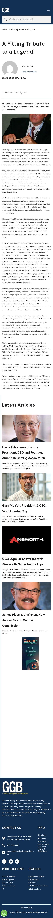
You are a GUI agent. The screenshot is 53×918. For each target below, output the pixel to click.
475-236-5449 (13, 845)
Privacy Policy (26, 908)
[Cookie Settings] (4, 913)
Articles (5, 30)
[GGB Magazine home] (5, 10)
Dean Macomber (29, 72)
